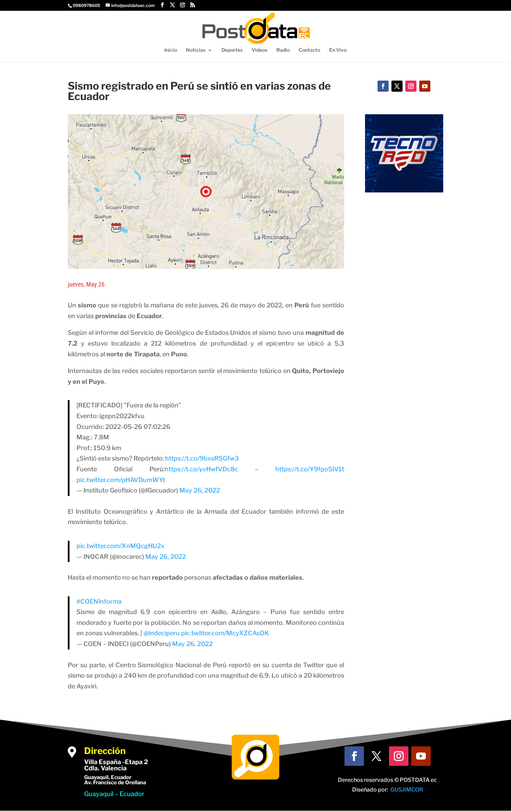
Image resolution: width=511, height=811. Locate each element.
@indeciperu (162, 633)
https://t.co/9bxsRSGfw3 (202, 458)
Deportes (232, 50)
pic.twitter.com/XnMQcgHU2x (120, 545)
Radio (283, 50)
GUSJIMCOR (406, 789)
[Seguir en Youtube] (424, 86)
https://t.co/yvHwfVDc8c (201, 469)
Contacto (309, 50)
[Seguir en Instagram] (410, 86)
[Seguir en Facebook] (383, 86)
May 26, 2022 (199, 490)
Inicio (170, 50)
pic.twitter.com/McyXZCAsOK (225, 633)
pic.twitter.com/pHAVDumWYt (120, 479)
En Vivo (338, 50)
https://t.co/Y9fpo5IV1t (309, 469)
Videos (259, 50)
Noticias (195, 50)
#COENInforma (99, 601)
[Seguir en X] (397, 86)
